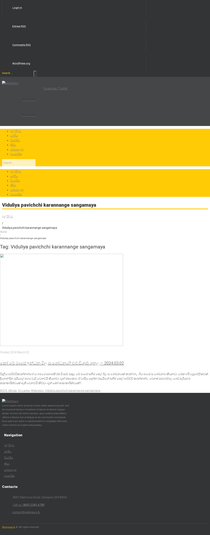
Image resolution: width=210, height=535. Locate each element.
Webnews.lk (8, 527)
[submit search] (35, 73)
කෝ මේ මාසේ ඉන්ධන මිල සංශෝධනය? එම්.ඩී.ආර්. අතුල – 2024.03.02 (62, 363)
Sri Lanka (24, 390)
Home (3, 231)
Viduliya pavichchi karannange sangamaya (72, 390)
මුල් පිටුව (7, 216)
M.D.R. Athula (8, 390)
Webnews (37, 390)
